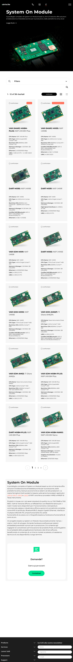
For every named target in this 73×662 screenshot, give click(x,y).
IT (46, 4)
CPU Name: (13, 136)
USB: (10, 153)
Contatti (33, 4)
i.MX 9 (26, 495)
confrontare (49, 94)
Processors (5, 656)
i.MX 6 (9, 495)
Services (4, 647)
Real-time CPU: (14, 143)
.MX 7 (15, 495)
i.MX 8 (20, 495)
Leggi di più (10, 23)
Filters (17, 81)
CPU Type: (12, 139)
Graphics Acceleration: (48, 455)
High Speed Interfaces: (48, 207)
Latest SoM (5, 651)
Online (39, 4)
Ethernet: (12, 150)
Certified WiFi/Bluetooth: (49, 147)
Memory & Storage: (15, 147)
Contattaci (36, 573)
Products (4, 643)
